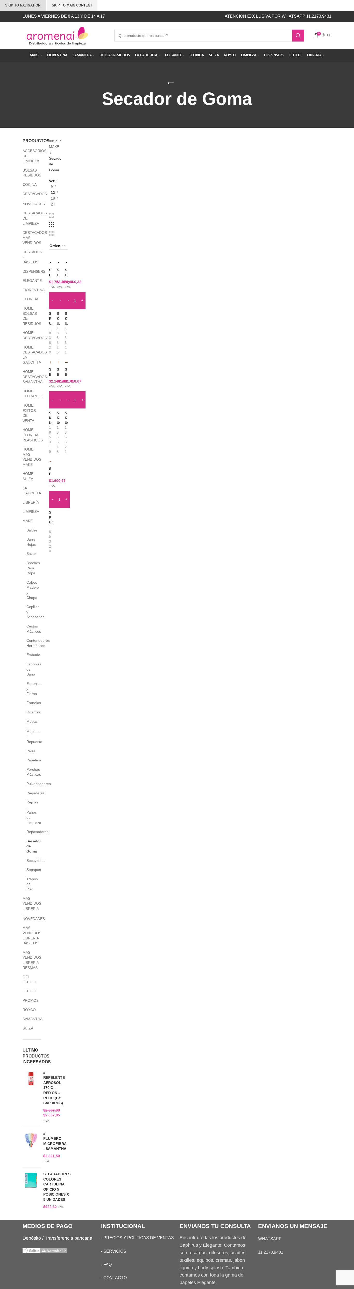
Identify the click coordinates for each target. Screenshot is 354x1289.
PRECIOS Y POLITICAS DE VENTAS (138, 1238)
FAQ (107, 1264)
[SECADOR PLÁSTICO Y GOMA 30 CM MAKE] (66, 362)
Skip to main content (72, 5)
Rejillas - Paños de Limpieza (30, 812)
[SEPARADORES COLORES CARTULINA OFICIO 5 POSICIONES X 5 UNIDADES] (31, 1190)
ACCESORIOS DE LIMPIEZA (29, 156)
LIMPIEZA (29, 511)
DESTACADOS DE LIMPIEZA (29, 218)
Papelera (30, 760)
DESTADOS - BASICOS (29, 257)
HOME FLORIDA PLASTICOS (29, 435)
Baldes (30, 530)
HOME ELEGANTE (29, 393)
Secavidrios (30, 860)
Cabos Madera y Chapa (30, 590)
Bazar (30, 553)
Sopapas (30, 870)
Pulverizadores (30, 784)
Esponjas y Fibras (30, 688)
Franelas (30, 703)
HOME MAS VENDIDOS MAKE (29, 457)
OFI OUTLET (29, 979)
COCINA (29, 184)
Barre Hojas (30, 542)
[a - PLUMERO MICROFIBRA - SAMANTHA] (31, 1147)
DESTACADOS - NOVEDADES (29, 199)
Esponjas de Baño (30, 669)
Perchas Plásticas (30, 772)
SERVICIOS (114, 1251)
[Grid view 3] (51, 224)
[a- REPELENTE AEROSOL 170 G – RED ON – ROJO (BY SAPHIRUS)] (31, 1096)
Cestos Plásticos (30, 628)
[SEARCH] (298, 36)
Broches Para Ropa (30, 568)
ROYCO (29, 1010)
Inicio (54, 141)
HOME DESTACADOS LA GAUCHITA (29, 355)
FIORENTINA (29, 290)
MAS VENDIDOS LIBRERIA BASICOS (29, 935)
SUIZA (28, 1028)
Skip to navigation (22, 5)
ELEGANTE (29, 280)
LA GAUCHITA (29, 490)
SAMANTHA (29, 1019)
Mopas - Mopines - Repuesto (30, 731)
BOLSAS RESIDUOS (29, 173)
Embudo (30, 655)
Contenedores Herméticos (30, 643)
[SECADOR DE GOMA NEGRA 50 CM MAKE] (66, 262)
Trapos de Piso (30, 884)
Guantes (30, 712)
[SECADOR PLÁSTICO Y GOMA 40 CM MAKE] (50, 461)
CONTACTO (115, 1278)
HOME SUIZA (28, 476)
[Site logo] (65, 35)
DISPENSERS (29, 271)
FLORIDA (29, 299)
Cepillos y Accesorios (30, 612)
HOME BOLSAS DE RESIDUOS (29, 316)
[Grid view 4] (51, 233)
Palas (30, 751)
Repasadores (30, 832)
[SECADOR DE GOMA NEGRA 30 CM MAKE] (50, 262)
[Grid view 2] (51, 215)
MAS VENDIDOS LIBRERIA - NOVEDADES (29, 908)
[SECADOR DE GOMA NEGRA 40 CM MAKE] (58, 262)
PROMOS (29, 1000)
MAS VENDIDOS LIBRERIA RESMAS (29, 960)
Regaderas (30, 793)
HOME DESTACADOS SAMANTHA (29, 377)
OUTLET (29, 991)
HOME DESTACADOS (29, 335)
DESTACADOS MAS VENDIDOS (29, 237)
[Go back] (170, 83)
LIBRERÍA (29, 502)
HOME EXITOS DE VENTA (29, 413)
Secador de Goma (30, 846)
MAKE (28, 521)
